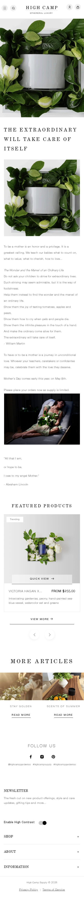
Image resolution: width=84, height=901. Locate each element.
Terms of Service (54, 890)
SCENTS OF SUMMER (63, 706)
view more (40, 619)
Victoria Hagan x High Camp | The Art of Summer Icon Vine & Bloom (28, 591)
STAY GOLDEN (21, 706)
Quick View (39, 579)
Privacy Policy (28, 890)
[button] (6, 8)
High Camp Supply (37, 882)
